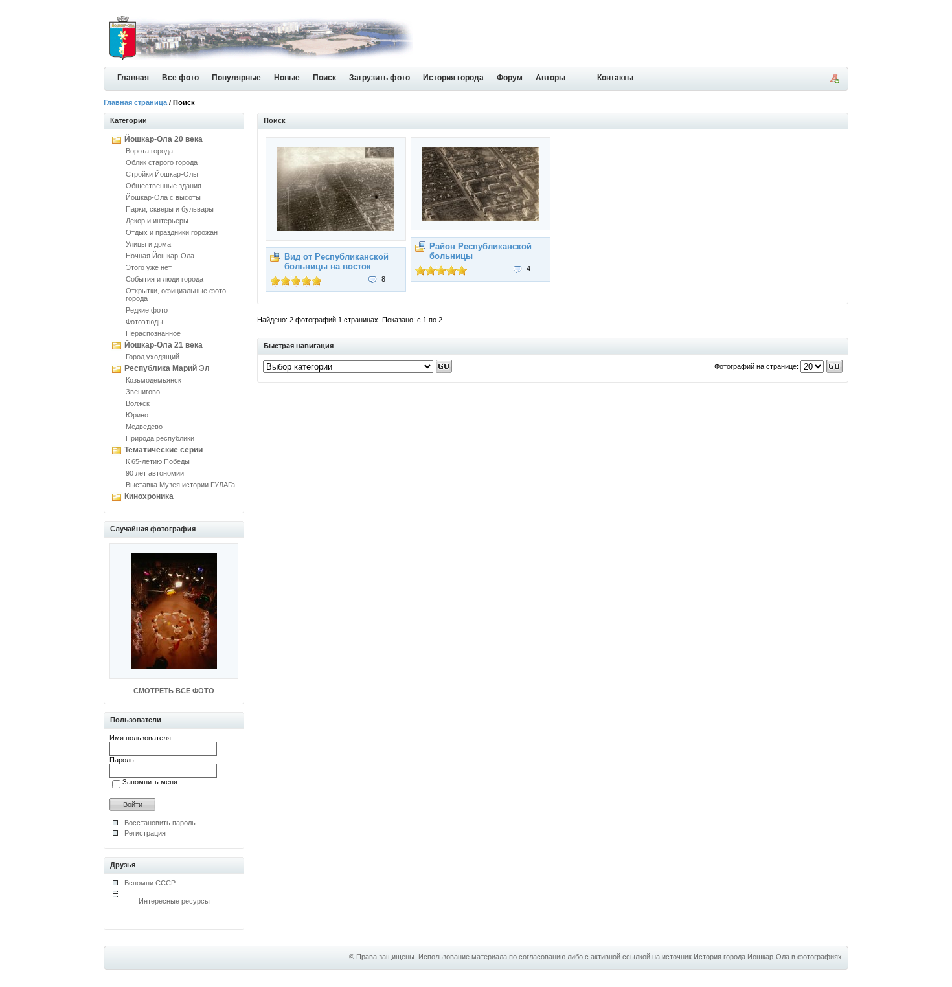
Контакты (615, 77)
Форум (510, 77)
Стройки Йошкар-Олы (162, 174)
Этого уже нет (149, 267)
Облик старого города (162, 162)
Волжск (138, 403)
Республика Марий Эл (167, 368)
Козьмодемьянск (153, 380)
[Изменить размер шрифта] (834, 81)
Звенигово (143, 391)
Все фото (180, 77)
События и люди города (164, 279)
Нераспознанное (153, 333)
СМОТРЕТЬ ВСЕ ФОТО (173, 690)
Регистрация (145, 833)
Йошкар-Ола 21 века (163, 344)
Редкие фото (147, 310)
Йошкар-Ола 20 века (163, 139)
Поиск (324, 77)
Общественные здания (163, 186)
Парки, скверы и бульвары (170, 209)
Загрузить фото (379, 77)
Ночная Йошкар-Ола (160, 256)
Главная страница (135, 102)
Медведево (144, 426)
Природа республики (160, 438)
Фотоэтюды (144, 322)
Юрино (137, 415)
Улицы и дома (148, 244)
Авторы (550, 77)
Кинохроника (149, 496)
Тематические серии (163, 449)
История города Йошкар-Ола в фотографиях (768, 956)
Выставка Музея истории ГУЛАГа (180, 485)
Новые (287, 77)
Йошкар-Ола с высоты (163, 197)
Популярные (236, 77)
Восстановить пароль (160, 822)
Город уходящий (152, 356)
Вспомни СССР (150, 883)
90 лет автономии (155, 473)
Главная (133, 77)
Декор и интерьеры (157, 221)
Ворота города (149, 151)
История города (453, 77)
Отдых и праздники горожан (172, 232)
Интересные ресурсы (174, 901)
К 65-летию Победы (158, 461)
